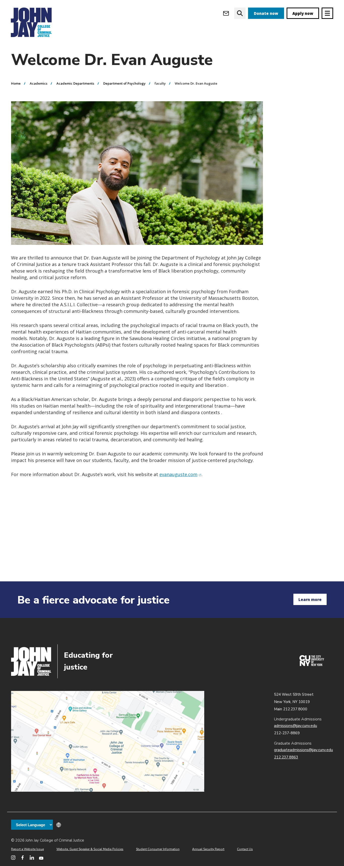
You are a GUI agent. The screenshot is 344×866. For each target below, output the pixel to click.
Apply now (302, 13)
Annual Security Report (208, 849)
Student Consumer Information (158, 849)
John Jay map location (107, 741)
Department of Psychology (124, 83)
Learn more (310, 599)
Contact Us (245, 849)
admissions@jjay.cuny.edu (295, 725)
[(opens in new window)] (311, 665)
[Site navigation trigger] (327, 13)
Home (16, 83)
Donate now (266, 13)
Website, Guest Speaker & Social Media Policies (89, 849)
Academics (38, 83)
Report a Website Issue (27, 849)
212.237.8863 (286, 757)
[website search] (240, 13)
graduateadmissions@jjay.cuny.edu (303, 749)
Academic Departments (75, 83)
